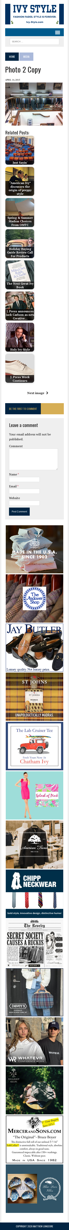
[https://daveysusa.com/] (34, 1014)
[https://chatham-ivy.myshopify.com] (34, 768)
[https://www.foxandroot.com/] (34, 1112)
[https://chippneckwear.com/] (34, 915)
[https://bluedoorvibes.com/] (34, 1210)
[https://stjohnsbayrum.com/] (34, 718)
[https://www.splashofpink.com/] (34, 817)
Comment (16, 446)
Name (13, 474)
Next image (35, 393)
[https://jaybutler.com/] (34, 669)
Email (13, 486)
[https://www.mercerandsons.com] (34, 1161)
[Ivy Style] (34, 14)
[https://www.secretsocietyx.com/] (34, 965)
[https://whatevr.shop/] (34, 1063)
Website (14, 498)
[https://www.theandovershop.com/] (34, 620)
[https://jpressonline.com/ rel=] (34, 571)
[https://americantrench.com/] (34, 866)
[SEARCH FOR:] (34, 41)
